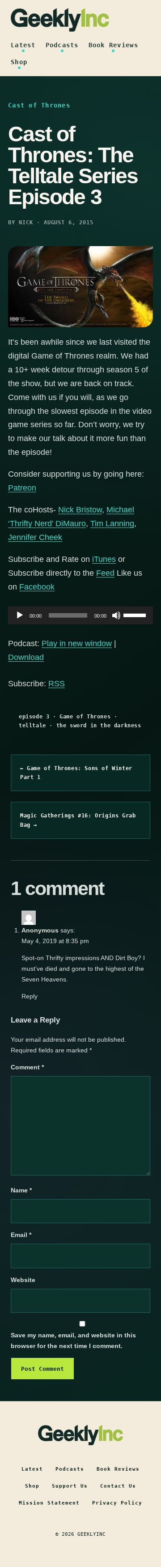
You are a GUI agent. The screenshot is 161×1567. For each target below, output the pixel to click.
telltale (32, 725)
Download (26, 657)
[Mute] (116, 615)
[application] (80, 615)
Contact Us (118, 1486)
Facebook (37, 586)
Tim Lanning (112, 523)
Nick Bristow (80, 509)
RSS (56, 683)
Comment (27, 1067)
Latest (23, 45)
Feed (105, 573)
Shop (19, 62)
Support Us (70, 1486)
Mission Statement (49, 1503)
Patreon (22, 487)
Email (21, 1234)
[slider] (135, 614)
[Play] (19, 615)
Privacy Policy (117, 1503)
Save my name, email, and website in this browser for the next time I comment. (73, 1340)
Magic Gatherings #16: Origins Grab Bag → (78, 820)
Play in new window (77, 643)
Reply (29, 996)
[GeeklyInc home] (60, 20)
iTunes (104, 559)
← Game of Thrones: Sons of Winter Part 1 (76, 772)
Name (21, 1190)
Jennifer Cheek (35, 537)
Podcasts (62, 45)
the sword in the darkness (98, 725)
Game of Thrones (84, 716)
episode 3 (34, 716)
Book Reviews (113, 45)
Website (23, 1279)
